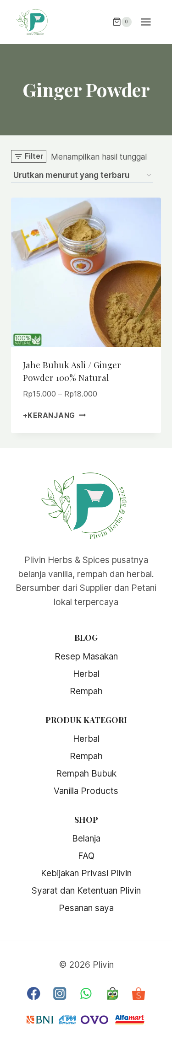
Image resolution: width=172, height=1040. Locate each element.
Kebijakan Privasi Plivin (86, 873)
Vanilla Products (86, 791)
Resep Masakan (86, 656)
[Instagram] (60, 994)
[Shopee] (138, 994)
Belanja (86, 838)
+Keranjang (49, 415)
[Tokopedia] (112, 994)
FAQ (86, 856)
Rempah (86, 691)
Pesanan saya (86, 908)
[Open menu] (150, 21)
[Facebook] (34, 994)
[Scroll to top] (156, 1017)
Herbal (86, 674)
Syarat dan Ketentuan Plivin (86, 890)
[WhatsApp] (86, 994)
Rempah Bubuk (86, 773)
